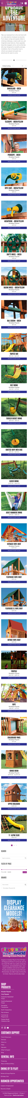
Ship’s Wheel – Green (14, 254)
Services (3, 1039)
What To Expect (5, 1050)
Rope (14, 704)
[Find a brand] (25, 884)
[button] (2, 3)
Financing (4, 1061)
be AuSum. (21, 1095)
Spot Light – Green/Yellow (14, 188)
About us (3, 1042)
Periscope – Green (14, 154)
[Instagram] (5, 1028)
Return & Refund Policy (7, 1063)
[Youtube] (8, 1028)
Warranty (3, 1047)
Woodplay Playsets (9, 888)
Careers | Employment (7, 1086)
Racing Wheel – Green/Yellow (14, 287)
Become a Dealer (5, 1088)
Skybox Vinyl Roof (14, 639)
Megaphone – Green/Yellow (14, 221)
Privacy (22, 1093)
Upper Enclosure (14, 803)
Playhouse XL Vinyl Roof (14, 608)
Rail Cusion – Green (14, 320)
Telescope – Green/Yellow (14, 121)
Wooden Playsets (6, 991)
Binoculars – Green (14, 88)
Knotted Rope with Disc (14, 449)
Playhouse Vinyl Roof (14, 577)
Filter (24, 872)
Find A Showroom (6, 1037)
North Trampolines (6, 1010)
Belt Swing (14, 385)
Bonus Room (14, 770)
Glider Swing (14, 481)
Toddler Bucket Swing (14, 418)
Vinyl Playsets (5, 994)
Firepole (14, 671)
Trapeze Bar (14, 353)
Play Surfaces (5, 1012)
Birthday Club (5, 1076)
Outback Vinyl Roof (14, 544)
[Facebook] (2, 1028)
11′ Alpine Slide (14, 835)
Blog (2, 1052)
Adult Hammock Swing (14, 512)
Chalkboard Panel (14, 737)
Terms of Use (8, 1095)
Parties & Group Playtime (8, 1073)
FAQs (2, 1045)
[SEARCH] (25, 858)
